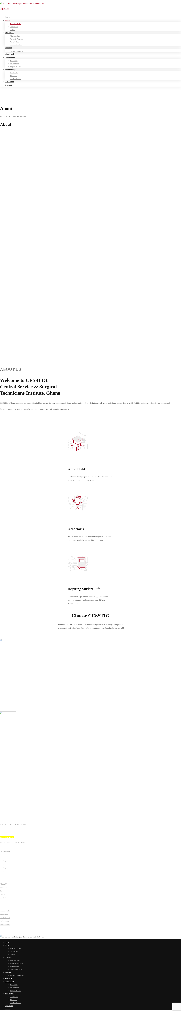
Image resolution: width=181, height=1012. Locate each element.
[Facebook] (5, 864)
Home (7, 94)
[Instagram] (5, 868)
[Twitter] (5, 861)
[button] (90, 418)
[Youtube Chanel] (5, 871)
